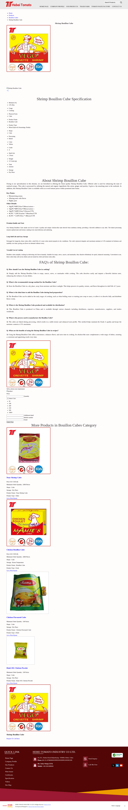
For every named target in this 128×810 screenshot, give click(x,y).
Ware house (9, 772)
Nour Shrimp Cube (14, 478)
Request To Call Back (13, 738)
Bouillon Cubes (13, 17)
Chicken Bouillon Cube (16, 550)
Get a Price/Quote (12, 498)
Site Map (8, 785)
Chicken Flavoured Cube (16, 617)
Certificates (9, 775)
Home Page (44, 6)
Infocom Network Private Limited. (36, 806)
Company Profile (57, 6)
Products (11, 15)
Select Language (116, 805)
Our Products (72, 6)
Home (10, 13)
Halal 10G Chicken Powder (17, 668)
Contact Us (117, 6)
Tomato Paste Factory (100, 6)
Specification (9, 778)
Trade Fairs (85, 6)
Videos (7, 782)
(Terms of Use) (47, 804)
